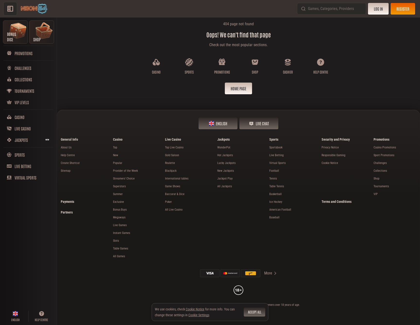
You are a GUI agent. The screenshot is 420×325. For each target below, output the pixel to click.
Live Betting (276, 155)
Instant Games (121, 233)
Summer (118, 194)
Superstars (119, 186)
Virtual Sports (277, 163)
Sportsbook (275, 147)
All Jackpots (224, 186)
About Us (66, 147)
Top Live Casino (174, 147)
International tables (176, 178)
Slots (116, 240)
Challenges (380, 163)
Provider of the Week (125, 170)
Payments (67, 202)
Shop (376, 178)
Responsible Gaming (333, 155)
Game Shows (172, 186)
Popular (117, 163)
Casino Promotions (385, 147)
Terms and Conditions (336, 202)
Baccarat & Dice (174, 194)
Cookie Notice (330, 163)
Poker (168, 202)
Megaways (119, 217)
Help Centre (68, 155)
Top (115, 147)
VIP (376, 194)
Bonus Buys (120, 209)
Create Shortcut (70, 163)
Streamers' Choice (124, 178)
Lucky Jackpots (226, 163)
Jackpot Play (225, 178)
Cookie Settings (198, 315)
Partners (67, 212)
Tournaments (381, 186)
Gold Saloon (172, 155)
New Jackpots (225, 170)
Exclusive (118, 202)
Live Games (120, 225)
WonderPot (223, 147)
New (115, 155)
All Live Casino (174, 209)
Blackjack (170, 170)
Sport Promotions (384, 155)
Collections (380, 170)
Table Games (120, 248)
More (268, 273)
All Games (119, 256)
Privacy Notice (330, 147)
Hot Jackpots (225, 155)
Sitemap (65, 170)
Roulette (170, 163)
